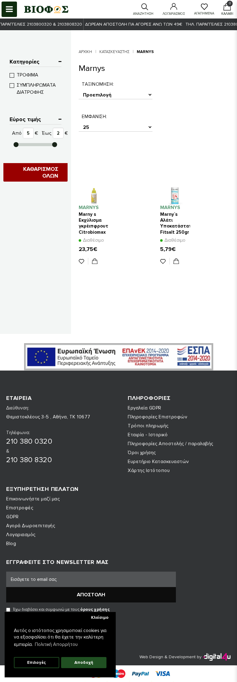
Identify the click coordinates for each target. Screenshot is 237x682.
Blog (11, 543)
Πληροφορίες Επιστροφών (157, 417)
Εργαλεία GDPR (144, 408)
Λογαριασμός (20, 534)
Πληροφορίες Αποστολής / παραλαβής (170, 443)
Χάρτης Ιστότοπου (149, 470)
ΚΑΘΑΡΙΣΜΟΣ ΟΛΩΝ (40, 172)
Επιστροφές (19, 508)
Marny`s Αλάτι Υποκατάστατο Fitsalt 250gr (177, 223)
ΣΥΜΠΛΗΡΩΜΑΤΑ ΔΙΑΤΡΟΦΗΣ (36, 88)
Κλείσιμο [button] (100, 617)
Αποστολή (91, 595)
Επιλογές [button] (36, 662)
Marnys (145, 51)
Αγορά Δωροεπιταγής (30, 525)
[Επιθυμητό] (83, 261)
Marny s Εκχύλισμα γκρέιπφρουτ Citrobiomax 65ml (93, 226)
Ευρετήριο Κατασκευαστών (158, 461)
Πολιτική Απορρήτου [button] (56, 644)
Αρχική (85, 51)
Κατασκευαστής (114, 51)
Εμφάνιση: (94, 116)
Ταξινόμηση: (98, 84)
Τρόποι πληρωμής (148, 426)
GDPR (12, 517)
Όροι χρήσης (142, 452)
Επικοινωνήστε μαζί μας (33, 499)
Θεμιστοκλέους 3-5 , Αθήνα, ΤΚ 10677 (48, 417)
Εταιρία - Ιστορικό (148, 435)
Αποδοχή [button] (83, 662)
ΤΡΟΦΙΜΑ (27, 75)
